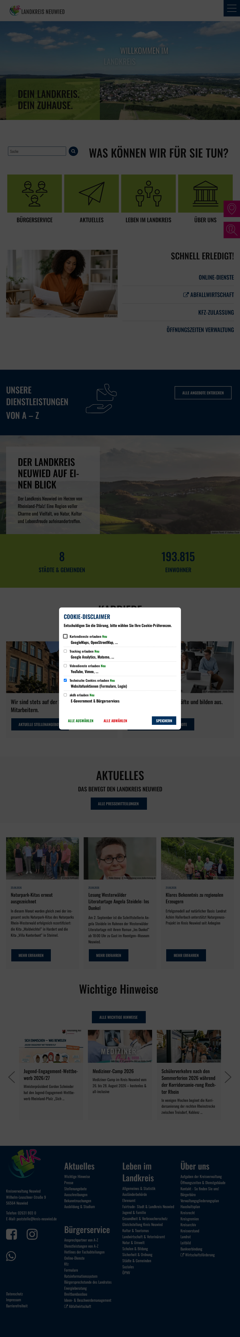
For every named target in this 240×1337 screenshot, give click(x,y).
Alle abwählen (115, 720)
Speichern (164, 720)
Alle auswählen (80, 720)
